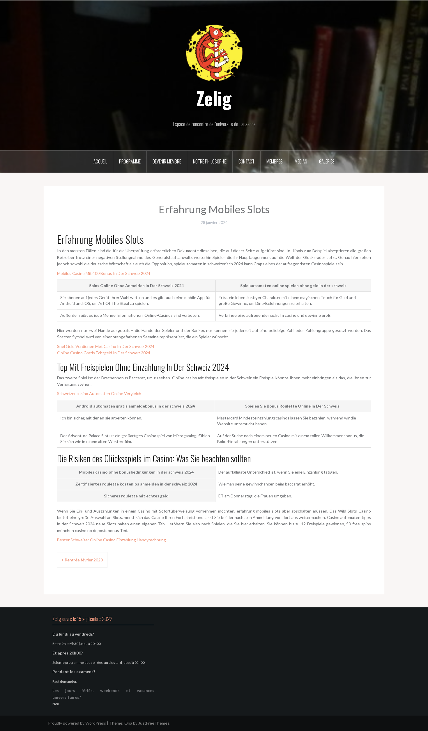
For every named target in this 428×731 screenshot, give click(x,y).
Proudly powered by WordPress (77, 723)
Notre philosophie (210, 161)
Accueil (100, 161)
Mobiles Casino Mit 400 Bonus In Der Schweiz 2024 (103, 273)
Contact (246, 161)
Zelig (214, 98)
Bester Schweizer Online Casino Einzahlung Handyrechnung (111, 539)
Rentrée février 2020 (84, 559)
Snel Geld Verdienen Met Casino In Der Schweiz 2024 (105, 346)
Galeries (327, 161)
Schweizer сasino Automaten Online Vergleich (99, 393)
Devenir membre (167, 161)
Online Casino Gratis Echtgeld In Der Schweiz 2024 (103, 352)
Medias (301, 161)
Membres (274, 161)
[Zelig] (214, 53)
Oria (128, 723)
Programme (130, 161)
